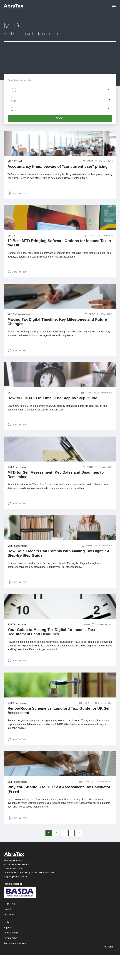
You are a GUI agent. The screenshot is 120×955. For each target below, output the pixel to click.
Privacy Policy (11, 937)
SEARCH (60, 118)
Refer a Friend (11, 932)
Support (8, 927)
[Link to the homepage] (13, 6)
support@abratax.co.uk (15, 876)
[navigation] (113, 6)
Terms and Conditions (15, 943)
